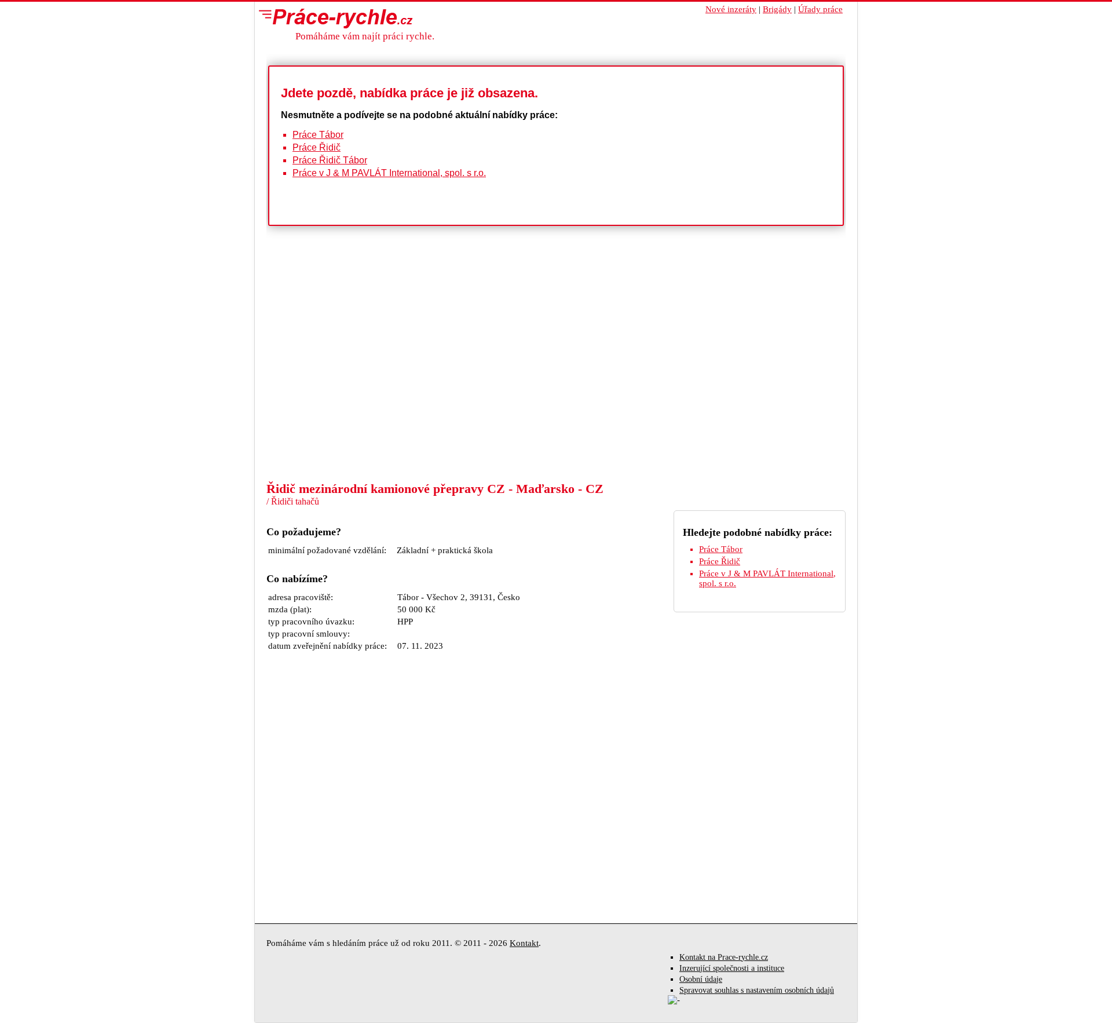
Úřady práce (820, 9)
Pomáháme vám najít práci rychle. (364, 36)
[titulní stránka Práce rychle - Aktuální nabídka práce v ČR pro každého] (333, 18)
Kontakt (524, 943)
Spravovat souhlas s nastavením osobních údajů (756, 990)
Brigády (777, 9)
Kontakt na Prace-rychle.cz (723, 957)
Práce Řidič (316, 147)
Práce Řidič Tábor (329, 160)
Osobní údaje (700, 979)
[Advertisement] (556, 394)
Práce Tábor (317, 135)
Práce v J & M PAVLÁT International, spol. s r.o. (389, 173)
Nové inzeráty (730, 9)
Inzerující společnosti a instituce (731, 968)
